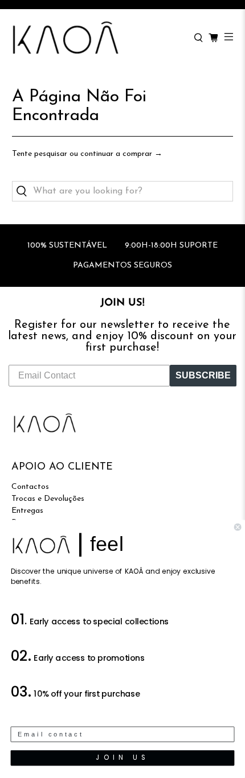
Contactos (30, 487)
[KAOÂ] (97, 38)
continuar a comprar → (121, 154)
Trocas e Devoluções (47, 499)
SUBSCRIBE (203, 375)
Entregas (27, 511)
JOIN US (122, 757)
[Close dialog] (238, 527)
